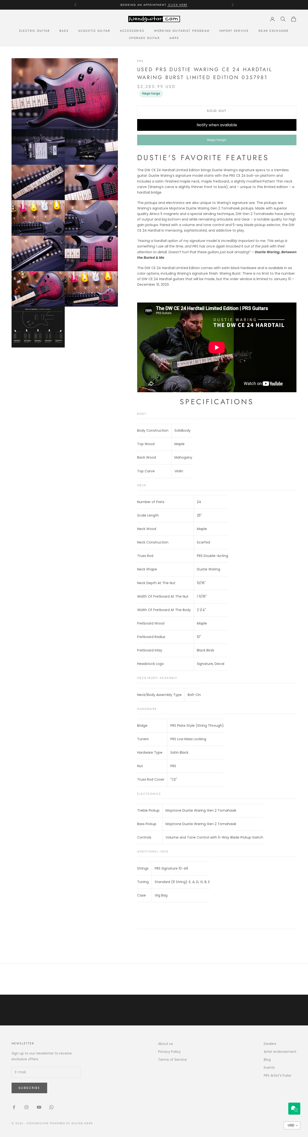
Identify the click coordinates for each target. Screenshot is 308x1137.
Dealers (270, 1043)
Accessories (132, 31)
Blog (267, 1059)
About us (165, 1043)
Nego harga (151, 93)
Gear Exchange (273, 31)
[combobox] (292, 1125)
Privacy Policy (169, 1051)
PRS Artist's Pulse (277, 1075)
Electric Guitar (34, 31)
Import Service (234, 31)
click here (177, 5)
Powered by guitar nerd (71, 1123)
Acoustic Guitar (94, 31)
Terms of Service (172, 1059)
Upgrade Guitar (144, 38)
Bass (64, 31)
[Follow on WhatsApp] (51, 1107)
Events (269, 1067)
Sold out (217, 110)
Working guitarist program (182, 31)
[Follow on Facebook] (14, 1107)
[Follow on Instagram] (26, 1107)
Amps (174, 38)
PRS (140, 61)
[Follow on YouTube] (39, 1107)
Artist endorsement (280, 1051)
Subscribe (29, 1088)
